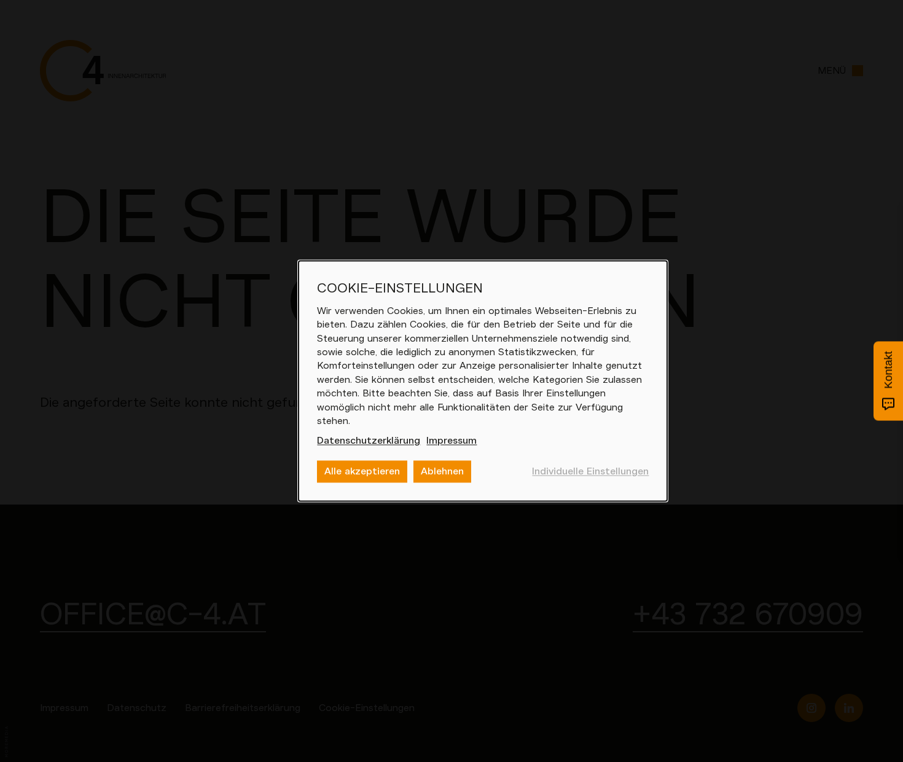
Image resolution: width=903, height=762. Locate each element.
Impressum (451, 441)
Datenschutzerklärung (368, 441)
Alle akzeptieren (362, 471)
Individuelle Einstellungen (590, 471)
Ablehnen (442, 471)
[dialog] (483, 381)
